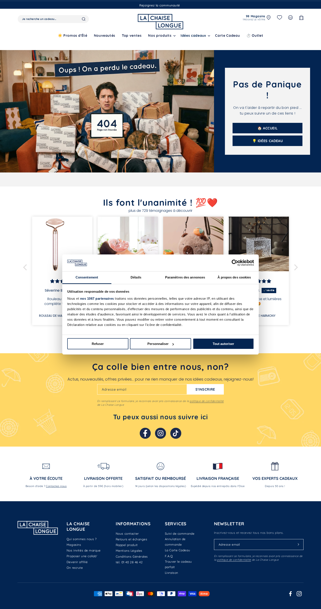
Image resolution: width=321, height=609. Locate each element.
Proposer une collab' (82, 556)
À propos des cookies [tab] (234, 277)
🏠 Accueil (267, 128)
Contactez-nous (56, 486)
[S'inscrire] (298, 544)
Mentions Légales (129, 551)
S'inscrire (205, 389)
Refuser (98, 344)
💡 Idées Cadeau (267, 141)
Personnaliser (158, 344)
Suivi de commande (180, 534)
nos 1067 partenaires (97, 298)
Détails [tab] (136, 277)
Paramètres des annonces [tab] (185, 277)
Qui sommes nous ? (82, 539)
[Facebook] (145, 433)
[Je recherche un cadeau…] (83, 19)
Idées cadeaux (193, 35)
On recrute (75, 568)
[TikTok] (175, 433)
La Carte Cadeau (177, 550)
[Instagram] (160, 433)
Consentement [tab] (87, 277)
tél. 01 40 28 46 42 (129, 562)
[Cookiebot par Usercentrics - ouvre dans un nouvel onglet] (235, 262)
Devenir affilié (77, 562)
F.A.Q (169, 556)
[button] (161, 35)
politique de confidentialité (207, 401)
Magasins (74, 545)
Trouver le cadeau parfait (178, 564)
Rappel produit (127, 545)
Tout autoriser (223, 344)
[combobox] (53, 19)
